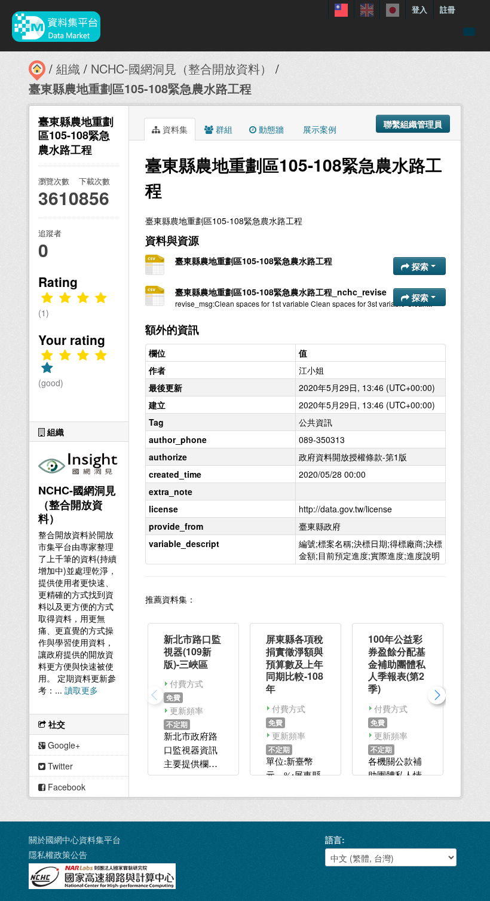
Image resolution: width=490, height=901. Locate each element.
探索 (420, 266)
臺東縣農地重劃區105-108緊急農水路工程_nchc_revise (281, 292)
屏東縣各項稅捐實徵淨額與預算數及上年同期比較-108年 (294, 663)
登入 (419, 9)
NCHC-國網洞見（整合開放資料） (181, 68)
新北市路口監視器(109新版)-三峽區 (192, 651)
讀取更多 (81, 690)
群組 (222, 129)
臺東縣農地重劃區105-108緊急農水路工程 (140, 88)
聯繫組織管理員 (413, 124)
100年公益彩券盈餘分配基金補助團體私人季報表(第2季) (396, 663)
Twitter (59, 766)
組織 (68, 68)
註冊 (447, 9)
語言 (333, 839)
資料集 (174, 129)
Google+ (62, 745)
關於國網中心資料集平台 (75, 839)
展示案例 (318, 129)
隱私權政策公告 (58, 854)
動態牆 (270, 129)
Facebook (65, 787)
